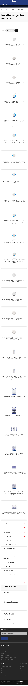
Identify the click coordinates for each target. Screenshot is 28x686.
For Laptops (6, 528)
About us (3, 653)
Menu (2, 6)
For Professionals (8, 570)
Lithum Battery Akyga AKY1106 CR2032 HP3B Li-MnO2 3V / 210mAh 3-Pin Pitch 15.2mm (14, 202)
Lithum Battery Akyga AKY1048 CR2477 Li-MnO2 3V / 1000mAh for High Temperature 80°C (14, 338)
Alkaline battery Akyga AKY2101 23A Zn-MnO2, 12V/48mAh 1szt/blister (14, 397)
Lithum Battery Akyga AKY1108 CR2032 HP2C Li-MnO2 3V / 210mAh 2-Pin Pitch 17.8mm (14, 122)
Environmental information (7, 659)
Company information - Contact (8, 657)
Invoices (22, 672)
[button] (13, 48)
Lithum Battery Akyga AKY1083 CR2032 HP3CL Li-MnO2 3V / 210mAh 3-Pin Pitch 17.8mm (14, 181)
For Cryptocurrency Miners (10, 544)
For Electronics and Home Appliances (10, 557)
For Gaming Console (9, 548)
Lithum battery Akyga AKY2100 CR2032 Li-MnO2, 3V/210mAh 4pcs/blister (14, 416)
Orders (21, 670)
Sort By (4, 30)
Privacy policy (4, 649)
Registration (4, 668)
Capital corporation (5, 655)
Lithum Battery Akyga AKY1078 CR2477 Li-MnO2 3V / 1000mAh (14, 318)
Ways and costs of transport (7, 670)
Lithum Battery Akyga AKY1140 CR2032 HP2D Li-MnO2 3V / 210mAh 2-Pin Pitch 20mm (14, 261)
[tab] (2, 6)
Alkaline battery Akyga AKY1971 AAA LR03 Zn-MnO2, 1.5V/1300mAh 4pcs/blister (14, 493)
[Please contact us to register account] (6, 4)
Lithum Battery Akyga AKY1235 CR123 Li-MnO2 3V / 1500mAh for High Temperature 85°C (14, 378)
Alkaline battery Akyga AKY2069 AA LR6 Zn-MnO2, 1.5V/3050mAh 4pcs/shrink (14, 435)
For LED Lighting (8, 566)
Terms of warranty (5, 672)
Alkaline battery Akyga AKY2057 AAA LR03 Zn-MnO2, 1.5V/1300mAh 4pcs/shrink (14, 473)
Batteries (7, 9)
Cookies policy (4, 651)
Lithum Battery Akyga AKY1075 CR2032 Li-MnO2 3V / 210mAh (14, 64)
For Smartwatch (8, 540)
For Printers (6, 553)
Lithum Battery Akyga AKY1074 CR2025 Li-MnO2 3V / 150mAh (14, 45)
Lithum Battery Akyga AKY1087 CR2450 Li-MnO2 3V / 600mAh (14, 299)
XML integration (5, 675)
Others (5, 597)
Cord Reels (6, 592)
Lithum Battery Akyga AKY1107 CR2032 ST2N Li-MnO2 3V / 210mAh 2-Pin (14, 102)
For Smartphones (8, 536)
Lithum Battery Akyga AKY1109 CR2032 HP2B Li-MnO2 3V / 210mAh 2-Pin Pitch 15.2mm (14, 142)
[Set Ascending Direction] (16, 30)
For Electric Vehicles (8, 562)
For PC (5, 524)
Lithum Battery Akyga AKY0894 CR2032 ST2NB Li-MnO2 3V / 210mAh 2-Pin (14, 241)
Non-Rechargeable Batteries (9, 586)
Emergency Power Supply (10, 575)
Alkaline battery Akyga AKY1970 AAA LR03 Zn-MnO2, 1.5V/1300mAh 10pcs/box (14, 512)
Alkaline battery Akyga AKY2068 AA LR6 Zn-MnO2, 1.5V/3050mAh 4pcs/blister (14, 454)
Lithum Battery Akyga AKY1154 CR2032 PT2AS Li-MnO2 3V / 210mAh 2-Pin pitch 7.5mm (14, 222)
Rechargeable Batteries (8, 589)
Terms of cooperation (6, 666)
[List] (4, 27)
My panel (22, 666)
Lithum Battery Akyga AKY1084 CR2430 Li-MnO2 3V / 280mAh (14, 280)
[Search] (9, 4)
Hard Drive (6, 579)
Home (2, 9)
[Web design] (21, 681)
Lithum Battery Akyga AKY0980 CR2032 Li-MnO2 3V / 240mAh (14, 83)
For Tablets (6, 532)
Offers (21, 668)
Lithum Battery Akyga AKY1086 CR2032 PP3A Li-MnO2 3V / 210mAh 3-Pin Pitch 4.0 (14, 161)
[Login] (3, 4)
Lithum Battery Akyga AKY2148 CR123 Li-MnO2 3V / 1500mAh (14, 358)
